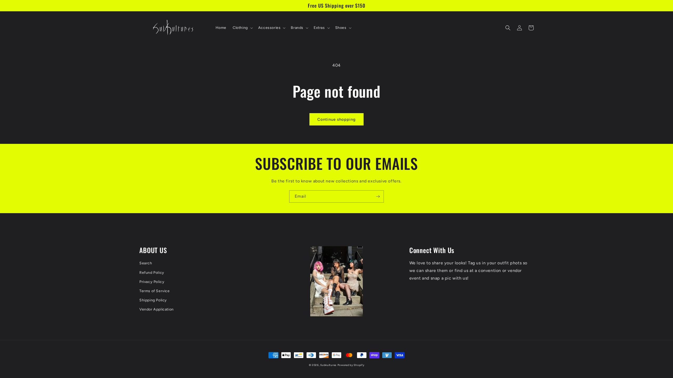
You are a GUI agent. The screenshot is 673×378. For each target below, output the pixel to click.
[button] (242, 27)
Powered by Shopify (351, 365)
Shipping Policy (153, 300)
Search (145, 263)
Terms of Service (154, 291)
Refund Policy (151, 272)
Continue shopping (336, 119)
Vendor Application (156, 309)
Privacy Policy (151, 282)
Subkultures (328, 365)
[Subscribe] (378, 196)
